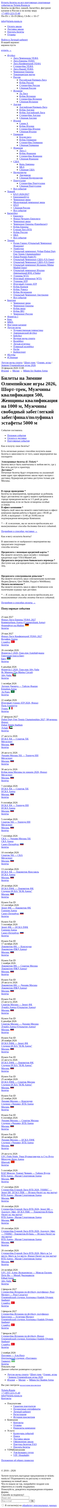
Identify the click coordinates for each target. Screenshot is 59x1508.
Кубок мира (19, 308)
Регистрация (19, 1414)
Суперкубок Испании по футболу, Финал (22, 1336)
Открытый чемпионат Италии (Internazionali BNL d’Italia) (29, 271)
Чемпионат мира (22, 199)
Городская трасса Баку (12, 655)
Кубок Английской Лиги (32, 112)
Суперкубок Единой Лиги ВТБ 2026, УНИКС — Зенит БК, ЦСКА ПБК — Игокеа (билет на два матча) (29, 1191)
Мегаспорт (6, 741)
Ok (32, 1501)
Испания (17, 90)
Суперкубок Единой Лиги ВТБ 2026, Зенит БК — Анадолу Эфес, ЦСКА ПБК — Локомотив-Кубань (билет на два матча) (27, 1212)
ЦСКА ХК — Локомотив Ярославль (20, 872)
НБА (15, 235)
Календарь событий (23, 1433)
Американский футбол (25, 333)
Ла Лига (23, 93)
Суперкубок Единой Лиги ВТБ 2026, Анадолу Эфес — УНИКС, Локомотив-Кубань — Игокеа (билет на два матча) (28, 1234)
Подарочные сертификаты (27, 1409)
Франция (18, 148)
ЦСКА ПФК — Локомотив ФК (17, 888)
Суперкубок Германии (31, 142)
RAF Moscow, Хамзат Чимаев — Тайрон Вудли (25, 1173)
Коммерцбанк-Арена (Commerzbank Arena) (23, 622)
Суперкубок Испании (30, 99)
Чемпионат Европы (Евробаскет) (30, 224)
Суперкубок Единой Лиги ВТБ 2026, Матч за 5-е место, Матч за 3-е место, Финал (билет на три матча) (28, 1254)
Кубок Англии (26, 110)
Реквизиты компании (24, 1428)
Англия (17, 104)
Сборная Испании (28, 101)
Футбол (11, 55)
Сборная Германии (29, 145)
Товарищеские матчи (24, 74)
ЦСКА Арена (8, 791)
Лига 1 (22, 150)
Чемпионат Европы (23, 71)
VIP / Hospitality (21, 1455)
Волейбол (18, 341)
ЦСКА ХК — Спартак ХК (15, 739)
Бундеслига (25, 137)
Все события (19, 188)
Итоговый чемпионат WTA (27, 278)
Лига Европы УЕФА (24, 61)
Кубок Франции (27, 153)
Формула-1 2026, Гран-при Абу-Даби (20, 669)
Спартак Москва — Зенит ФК (16, 1004)
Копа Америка (26, 164)
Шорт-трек (29, 362)
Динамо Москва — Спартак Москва (20, 1120)
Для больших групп (23, 1452)
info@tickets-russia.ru (11, 21)
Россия (16, 77)
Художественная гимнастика (28, 330)
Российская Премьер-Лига (33, 80)
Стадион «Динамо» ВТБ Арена (17, 1104)
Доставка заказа (15, 29)
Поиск (16, 1436)
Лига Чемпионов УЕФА (25, 58)
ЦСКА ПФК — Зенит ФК (14, 1043)
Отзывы (11, 34)
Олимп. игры (44, 362)
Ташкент (5, 1361)
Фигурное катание (16, 324)
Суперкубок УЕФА (23, 66)
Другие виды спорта (11, 362)
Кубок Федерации (22, 292)
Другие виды (14, 327)
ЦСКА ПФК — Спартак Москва (18, 1082)
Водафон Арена (9, 639)
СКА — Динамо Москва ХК (16, 838)
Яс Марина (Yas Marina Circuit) (17, 672)
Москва (5, 744)
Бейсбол (17, 335)
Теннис (11, 240)
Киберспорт (19, 352)
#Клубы (11, 354)
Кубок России (26, 82)
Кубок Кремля (20, 286)
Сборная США (27, 169)
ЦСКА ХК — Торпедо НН (15, 805)
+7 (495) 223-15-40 (10, 13)
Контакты (6, 1398)
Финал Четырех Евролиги (26, 218)
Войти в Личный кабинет (14, 39)
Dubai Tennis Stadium (12, 725)
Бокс (9, 319)
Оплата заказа (14, 26)
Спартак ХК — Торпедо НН (15, 822)
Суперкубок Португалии (32, 183)
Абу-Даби (6, 675)
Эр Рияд (5, 692)
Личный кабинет (22, 1411)
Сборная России (27, 88)
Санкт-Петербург (10, 844)
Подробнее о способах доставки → (19, 531)
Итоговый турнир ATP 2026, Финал (19, 703)
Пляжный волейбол (23, 346)
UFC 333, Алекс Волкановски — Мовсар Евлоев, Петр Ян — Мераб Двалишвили (26, 1274)
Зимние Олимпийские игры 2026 (18, 365)
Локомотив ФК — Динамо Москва (19, 985)
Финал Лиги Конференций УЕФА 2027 (21, 636)
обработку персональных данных (39, 1505)
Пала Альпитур (9, 705)
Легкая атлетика (21, 344)
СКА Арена (7, 841)
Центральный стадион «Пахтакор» (19, 1358)
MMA (10, 322)
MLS (21, 167)
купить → (6, 50)
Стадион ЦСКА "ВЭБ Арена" (16, 891)
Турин (4, 708)
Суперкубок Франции (30, 156)
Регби (16, 349)
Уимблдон (18, 248)
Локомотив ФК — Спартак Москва (19, 966)
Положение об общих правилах (17, 1460)
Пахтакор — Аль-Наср (13, 1355)
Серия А (23, 123)
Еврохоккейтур (21, 197)
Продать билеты (15, 32)
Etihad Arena (7, 1278)
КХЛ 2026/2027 (21, 194)
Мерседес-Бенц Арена (12, 1159)
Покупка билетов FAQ (25, 1444)
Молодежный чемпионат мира (29, 202)
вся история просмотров (30, 1385)
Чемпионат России (23, 314)
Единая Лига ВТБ (22, 229)
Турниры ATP (20, 281)
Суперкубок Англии (30, 115)
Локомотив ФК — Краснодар (16, 946)
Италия (17, 120)
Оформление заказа (23, 1441)
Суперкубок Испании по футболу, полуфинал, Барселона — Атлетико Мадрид (25, 1315)
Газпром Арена (9, 910)
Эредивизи (25, 175)
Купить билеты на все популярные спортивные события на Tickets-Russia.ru (25, 3)
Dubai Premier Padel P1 (24, 256)
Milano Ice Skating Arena (35, 370)
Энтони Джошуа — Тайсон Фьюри (19, 686)
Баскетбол (12, 213)
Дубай (4, 728)
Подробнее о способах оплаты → (18, 602)
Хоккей (11, 191)
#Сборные (12, 357)
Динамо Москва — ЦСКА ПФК (17, 1140)
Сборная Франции (28, 159)
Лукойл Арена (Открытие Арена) (18, 1007)
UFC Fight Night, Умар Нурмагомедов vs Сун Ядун (27, 1156)
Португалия (19, 180)
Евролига (18, 216)
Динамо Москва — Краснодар (17, 1101)
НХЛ (16, 205)
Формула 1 (12, 316)
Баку (3, 658)
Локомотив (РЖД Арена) (14, 949)
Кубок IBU (19, 311)
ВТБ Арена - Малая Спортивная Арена (21, 1176)
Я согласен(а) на (30, 1505)
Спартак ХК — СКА (12, 855)
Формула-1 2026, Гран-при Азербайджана (22, 653)
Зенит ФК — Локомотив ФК (16, 908)
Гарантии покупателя (24, 1406)
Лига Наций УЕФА (23, 69)
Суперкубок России (29, 85)
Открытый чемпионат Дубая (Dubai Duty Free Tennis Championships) (34, 252)
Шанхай (5, 1162)
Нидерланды (19, 172)
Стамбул (5, 642)
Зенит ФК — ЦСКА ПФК (14, 927)
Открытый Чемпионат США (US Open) (33, 259)
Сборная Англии (28, 118)
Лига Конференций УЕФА (27, 63)
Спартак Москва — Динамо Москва (20, 1024)
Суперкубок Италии (29, 129)
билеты (5, 628)
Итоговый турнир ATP (25, 284)
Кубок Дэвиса (20, 289)
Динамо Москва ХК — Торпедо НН (19, 755)
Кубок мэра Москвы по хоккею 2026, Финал (24, 772)
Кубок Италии (26, 126)
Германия (18, 134)
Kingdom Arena (9, 689)
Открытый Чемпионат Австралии (30, 295)
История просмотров (24, 1417)
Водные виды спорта (24, 338)
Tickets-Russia (8, 1390)
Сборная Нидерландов (31, 178)
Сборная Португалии (30, 186)
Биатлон (11, 300)
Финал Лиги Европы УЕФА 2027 (18, 619)
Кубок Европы (20, 227)
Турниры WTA (21, 276)
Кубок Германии (27, 139)
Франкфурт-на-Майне (12, 625)
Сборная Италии (28, 131)
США (16, 161)
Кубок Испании (27, 96)
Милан (16, 370)
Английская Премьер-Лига (33, 107)
